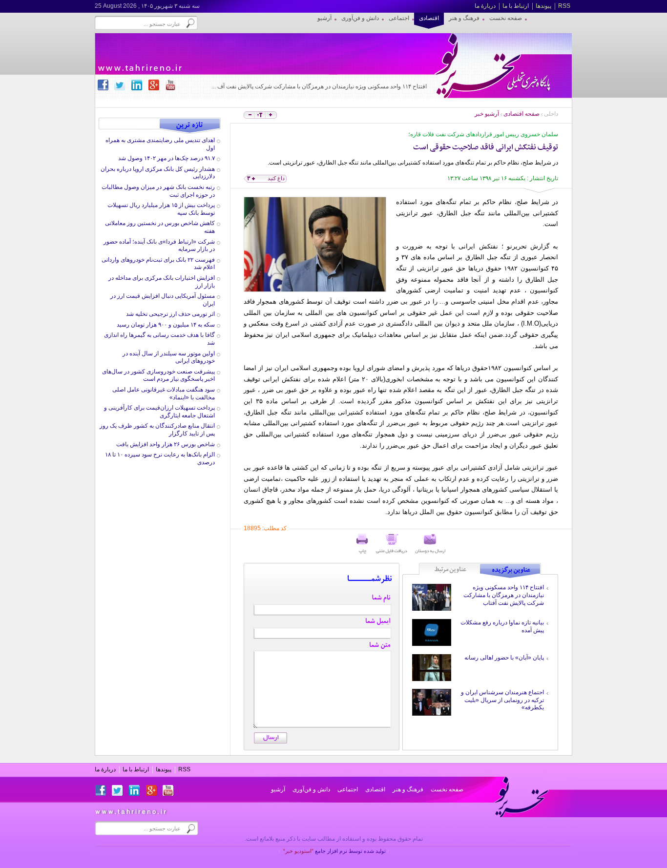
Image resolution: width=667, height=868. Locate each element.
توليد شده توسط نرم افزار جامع (334, 851)
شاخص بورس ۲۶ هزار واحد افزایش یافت (165, 444)
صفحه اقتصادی (521, 113)
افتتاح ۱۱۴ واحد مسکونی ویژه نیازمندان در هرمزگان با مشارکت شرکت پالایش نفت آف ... (319, 86)
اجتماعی (347, 789)
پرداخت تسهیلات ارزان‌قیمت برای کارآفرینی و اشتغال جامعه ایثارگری (159, 411)
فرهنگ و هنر (408, 789)
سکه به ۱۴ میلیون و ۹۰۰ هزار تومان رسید (166, 324)
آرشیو (278, 789)
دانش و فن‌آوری (311, 789)
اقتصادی (375, 789)
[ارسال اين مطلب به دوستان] (430, 544)
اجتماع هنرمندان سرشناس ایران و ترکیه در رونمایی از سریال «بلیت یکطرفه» (502, 700)
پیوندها (543, 5)
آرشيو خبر (487, 113)
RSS (564, 5)
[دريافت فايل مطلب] (391, 544)
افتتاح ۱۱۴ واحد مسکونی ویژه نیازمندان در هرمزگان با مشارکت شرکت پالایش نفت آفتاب (503, 595)
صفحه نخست (447, 789)
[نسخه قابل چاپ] (362, 544)
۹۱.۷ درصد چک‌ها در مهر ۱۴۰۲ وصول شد (166, 158)
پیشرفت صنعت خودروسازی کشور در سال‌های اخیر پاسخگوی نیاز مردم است (158, 375)
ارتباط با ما (515, 5)
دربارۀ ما (485, 5)
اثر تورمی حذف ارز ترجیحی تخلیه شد (170, 313)
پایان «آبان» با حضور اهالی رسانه (504, 657)
